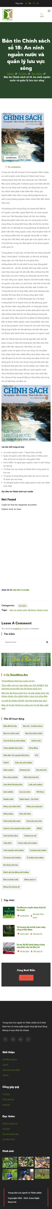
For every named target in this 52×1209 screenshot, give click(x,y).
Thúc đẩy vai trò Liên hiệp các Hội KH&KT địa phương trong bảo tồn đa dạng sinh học (24, 687)
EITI (36, 755)
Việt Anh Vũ (37, 934)
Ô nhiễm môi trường (35, 857)
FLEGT (6, 762)
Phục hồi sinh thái (34, 821)
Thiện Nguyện (8, 1099)
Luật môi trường (35, 784)
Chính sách (36, 740)
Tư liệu (23, 73)
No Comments (14, 167)
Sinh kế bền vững (10, 835)
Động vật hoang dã (11, 887)
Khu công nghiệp (10, 777)
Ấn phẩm (37, 73)
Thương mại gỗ (30, 835)
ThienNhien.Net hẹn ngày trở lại (18, 680)
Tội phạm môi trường (12, 857)
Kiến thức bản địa (31, 777)
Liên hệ (5, 1075)
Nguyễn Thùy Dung (38, 915)
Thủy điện (7, 843)
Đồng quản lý (30, 879)
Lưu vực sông (24, 792)
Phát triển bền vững (11, 821)
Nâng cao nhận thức (11, 806)
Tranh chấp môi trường (27, 843)
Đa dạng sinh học (10, 865)
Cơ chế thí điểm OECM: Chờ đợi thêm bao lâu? (24, 700)
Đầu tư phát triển (10, 879)
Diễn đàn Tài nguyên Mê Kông (16, 755)
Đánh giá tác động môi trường (16, 872)
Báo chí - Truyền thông (32, 726)
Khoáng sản (25, 770)
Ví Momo (6, 1094)
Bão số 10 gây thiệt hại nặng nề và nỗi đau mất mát (24, 707)
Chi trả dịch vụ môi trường (14, 740)
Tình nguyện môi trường (13, 850)
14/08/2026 (24, 916)
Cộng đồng (33, 748)
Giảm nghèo (8, 770)
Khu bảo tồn (41, 770)
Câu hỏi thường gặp (10, 1134)
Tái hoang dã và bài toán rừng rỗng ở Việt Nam (31, 928)
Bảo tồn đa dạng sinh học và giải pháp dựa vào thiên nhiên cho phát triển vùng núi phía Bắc (25, 695)
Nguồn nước (42, 610)
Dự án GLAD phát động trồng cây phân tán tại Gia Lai (31, 945)
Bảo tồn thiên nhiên (33, 733)
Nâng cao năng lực (34, 806)
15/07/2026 (24, 934)
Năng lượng (8, 814)
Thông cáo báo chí (9, 1123)
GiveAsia (6, 1104)
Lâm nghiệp (8, 792)
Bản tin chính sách (18, 610)
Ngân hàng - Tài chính (28, 799)
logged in (17, 628)
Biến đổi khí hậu (10, 726)
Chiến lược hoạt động (11, 1070)
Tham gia (26, 977)
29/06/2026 (24, 951)
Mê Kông (32, 610)
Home (10, 73)
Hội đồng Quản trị (9, 1059)
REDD (39, 828)
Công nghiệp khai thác (13, 748)
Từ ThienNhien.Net (17, 674)
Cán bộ (5, 1064)
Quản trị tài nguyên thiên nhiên (17, 828)
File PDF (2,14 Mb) (21, 590)
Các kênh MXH (8, 1139)
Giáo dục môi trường (23, 762)
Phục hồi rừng (25, 814)
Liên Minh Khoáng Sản (12, 784)
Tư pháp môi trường (38, 850)
